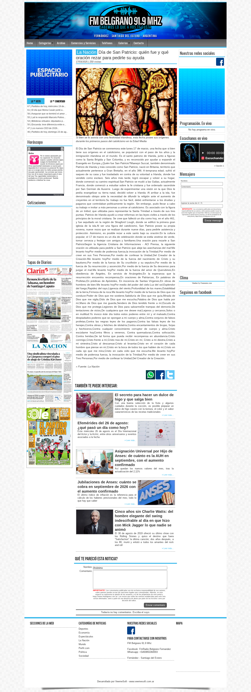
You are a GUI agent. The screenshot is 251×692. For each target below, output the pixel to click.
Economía (84, 632)
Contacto (139, 43)
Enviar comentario (155, 605)
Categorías (45, 43)
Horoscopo (58, 195)
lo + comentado (57, 101)
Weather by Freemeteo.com (202, 283)
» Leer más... (168, 415)
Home (30, 43)
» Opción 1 (219, 166)
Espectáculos (86, 636)
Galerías (123, 43)
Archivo (61, 43)
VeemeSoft (121, 681)
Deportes (83, 628)
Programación (190, 123)
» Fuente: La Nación (88, 366)
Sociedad (84, 655)
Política (83, 652)
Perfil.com (84, 648)
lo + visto (36, 101)
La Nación (84, 640)
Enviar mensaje (213, 220)
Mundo (82, 644)
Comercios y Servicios (83, 43)
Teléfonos (107, 43)
